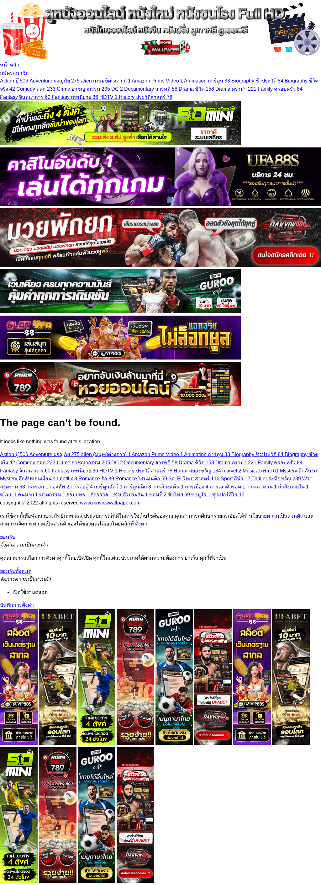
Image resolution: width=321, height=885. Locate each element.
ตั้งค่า (141, 523)
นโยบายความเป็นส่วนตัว (276, 516)
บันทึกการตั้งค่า (17, 605)
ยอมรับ (7, 537)
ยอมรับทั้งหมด (15, 571)
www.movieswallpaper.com (110, 502)
